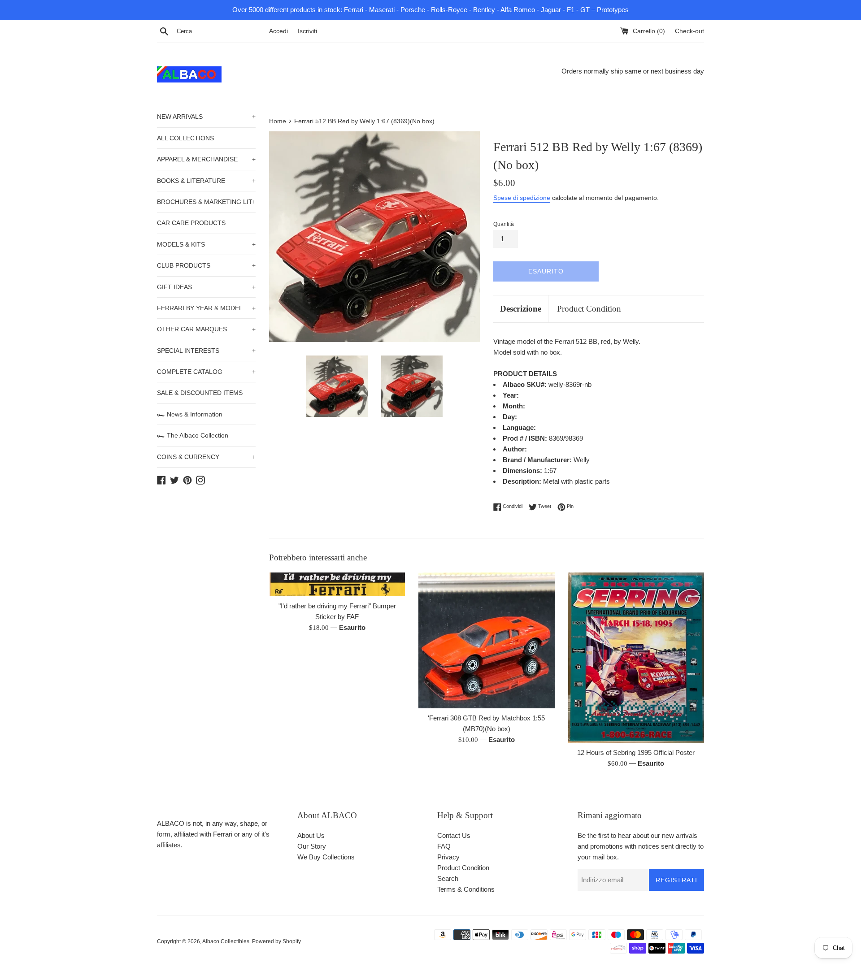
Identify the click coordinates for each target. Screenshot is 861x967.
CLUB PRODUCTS (206, 265)
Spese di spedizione (521, 197)
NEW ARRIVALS (206, 116)
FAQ (444, 846)
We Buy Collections (326, 857)
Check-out (689, 31)
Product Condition (589, 308)
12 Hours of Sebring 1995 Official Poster (636, 752)
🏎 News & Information (189, 414)
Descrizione (520, 308)
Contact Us (453, 835)
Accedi (278, 31)
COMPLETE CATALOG (206, 371)
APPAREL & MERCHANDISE (206, 159)
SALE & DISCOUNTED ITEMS (200, 392)
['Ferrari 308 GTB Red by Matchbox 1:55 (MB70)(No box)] (486, 640)
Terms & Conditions (466, 889)
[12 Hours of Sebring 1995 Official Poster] (636, 657)
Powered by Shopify (276, 941)
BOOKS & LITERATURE (206, 180)
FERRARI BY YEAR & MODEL (206, 308)
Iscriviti (307, 31)
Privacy (448, 857)
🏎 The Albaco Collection (192, 435)
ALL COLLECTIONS (185, 138)
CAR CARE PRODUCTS (191, 222)
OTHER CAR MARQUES (206, 329)
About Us (311, 835)
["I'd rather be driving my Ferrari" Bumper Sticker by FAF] (337, 584)
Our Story (311, 846)
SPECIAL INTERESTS (206, 350)
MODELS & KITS (206, 244)
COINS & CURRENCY (206, 456)
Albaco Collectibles (225, 941)
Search (447, 878)
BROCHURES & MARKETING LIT (206, 201)
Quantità (503, 224)
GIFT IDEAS (206, 287)
